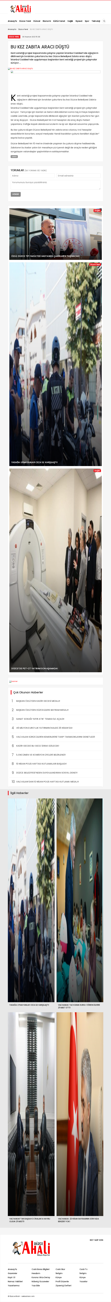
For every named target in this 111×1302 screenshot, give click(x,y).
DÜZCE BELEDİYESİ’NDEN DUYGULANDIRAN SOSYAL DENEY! (45, 772)
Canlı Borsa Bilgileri (40, 1269)
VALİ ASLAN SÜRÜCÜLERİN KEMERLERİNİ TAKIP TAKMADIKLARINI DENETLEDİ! (53, 737)
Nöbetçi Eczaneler (40, 1281)
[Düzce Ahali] (21, 13)
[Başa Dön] (106, 1297)
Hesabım (36, 1273)
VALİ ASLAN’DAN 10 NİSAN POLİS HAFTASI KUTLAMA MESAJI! (45, 781)
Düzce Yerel (14, 37)
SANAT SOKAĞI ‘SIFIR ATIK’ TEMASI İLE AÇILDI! (38, 719)
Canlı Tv (83, 1269)
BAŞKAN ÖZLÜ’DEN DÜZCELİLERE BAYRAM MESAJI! (40, 710)
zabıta (14, 156)
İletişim (59, 1273)
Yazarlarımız (13, 1285)
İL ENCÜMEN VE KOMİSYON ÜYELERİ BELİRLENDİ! (39, 755)
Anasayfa (12, 1269)
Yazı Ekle (36, 1285)
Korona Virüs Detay (41, 1277)
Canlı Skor (60, 1269)
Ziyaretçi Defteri (63, 1285)
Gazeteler (12, 1273)
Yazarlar (83, 1281)
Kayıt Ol (11, 1277)
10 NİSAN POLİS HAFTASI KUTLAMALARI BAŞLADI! (39, 764)
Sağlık (97, 210)
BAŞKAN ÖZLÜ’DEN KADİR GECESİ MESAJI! (36, 701)
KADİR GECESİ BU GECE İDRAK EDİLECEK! (35, 746)
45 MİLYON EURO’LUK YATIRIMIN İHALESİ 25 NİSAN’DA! (42, 728)
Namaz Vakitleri (15, 1281)
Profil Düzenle (62, 1281)
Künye (59, 1277)
